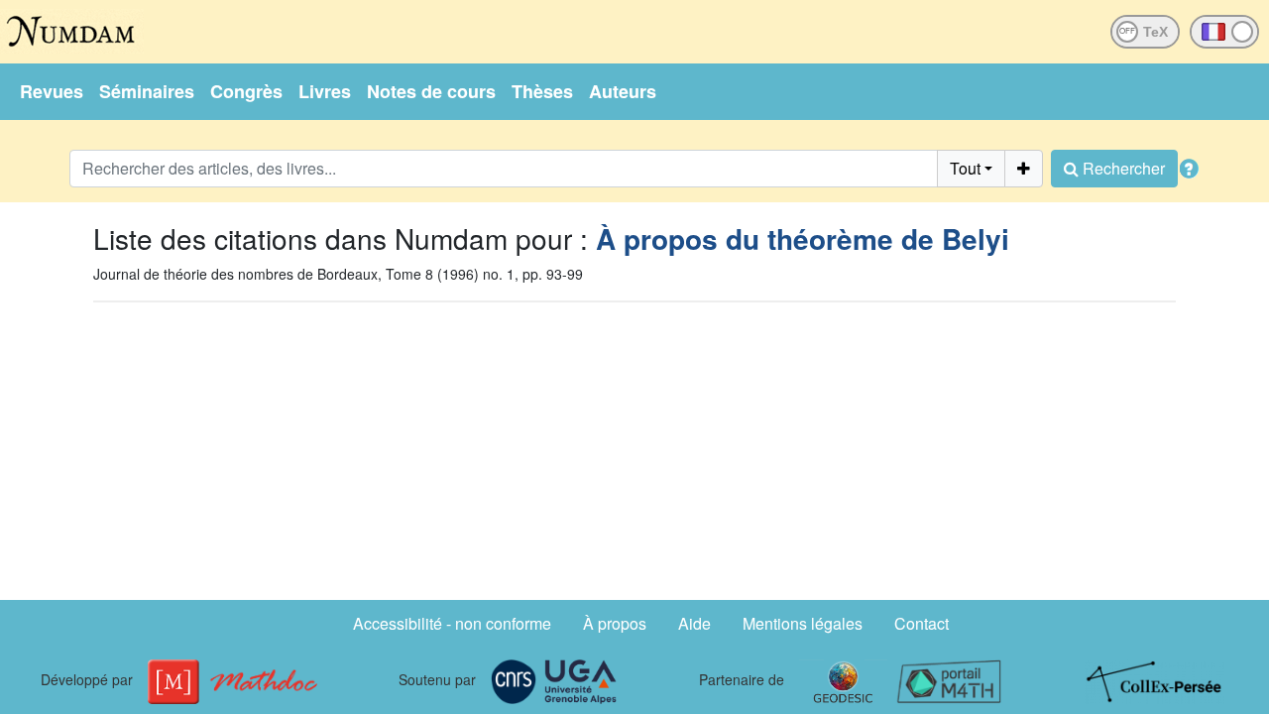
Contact (921, 623)
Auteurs (622, 91)
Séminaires (146, 91)
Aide (694, 623)
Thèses (542, 91)
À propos (614, 623)
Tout (965, 168)
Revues (51, 91)
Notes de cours (431, 91)
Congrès (246, 91)
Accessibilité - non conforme (452, 623)
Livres (324, 91)
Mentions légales (803, 623)
